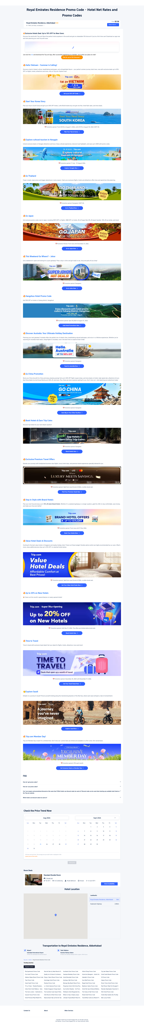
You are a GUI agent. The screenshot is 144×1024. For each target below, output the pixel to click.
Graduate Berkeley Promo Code (71, 974)
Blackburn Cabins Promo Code (90, 986)
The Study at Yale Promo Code (90, 992)
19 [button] (116, 835)
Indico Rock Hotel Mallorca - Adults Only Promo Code (34, 989)
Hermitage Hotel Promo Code (51, 980)
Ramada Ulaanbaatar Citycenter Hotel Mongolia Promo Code (110, 989)
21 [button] (84, 840)
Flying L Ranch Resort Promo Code (53, 977)
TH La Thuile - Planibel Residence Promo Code (34, 986)
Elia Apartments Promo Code (32, 971)
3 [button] (103, 827)
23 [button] (97, 840)
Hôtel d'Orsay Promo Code (89, 971)
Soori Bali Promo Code (88, 980)
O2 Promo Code (105, 977)
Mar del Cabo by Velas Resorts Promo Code (53, 971)
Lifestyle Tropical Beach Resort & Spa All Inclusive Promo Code (72, 997)
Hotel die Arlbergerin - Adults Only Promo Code (91, 974)
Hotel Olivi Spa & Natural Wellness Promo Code (91, 989)
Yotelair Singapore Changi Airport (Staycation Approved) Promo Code (53, 989)
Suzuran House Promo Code (32, 994)
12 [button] (116, 831)
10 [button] (103, 831)
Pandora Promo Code (49, 983)
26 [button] (47, 844)
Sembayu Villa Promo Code (70, 980)
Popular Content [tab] (29, 966)
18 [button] (109, 835)
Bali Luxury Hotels (106, 997)
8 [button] (90, 831)
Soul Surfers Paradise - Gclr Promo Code (72, 989)
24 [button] (103, 840)
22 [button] (90, 840)
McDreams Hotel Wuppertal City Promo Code (72, 992)
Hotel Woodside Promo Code (70, 977)
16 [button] (97, 835)
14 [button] (84, 835)
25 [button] (40, 844)
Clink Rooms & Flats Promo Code (52, 994)
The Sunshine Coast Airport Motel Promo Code (53, 992)
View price (72, 862)
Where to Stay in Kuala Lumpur (71, 994)
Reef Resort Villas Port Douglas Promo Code (110, 986)
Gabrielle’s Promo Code (88, 977)
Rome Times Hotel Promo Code (109, 983)
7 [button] (84, 831)
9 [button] (97, 831)
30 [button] (27, 848)
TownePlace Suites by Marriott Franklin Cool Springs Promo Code (91, 997)
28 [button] (59, 844)
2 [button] (97, 827)
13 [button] (78, 835)
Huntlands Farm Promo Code (70, 971)
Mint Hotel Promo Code (107, 992)
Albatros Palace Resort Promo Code (34, 977)
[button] (113, 24)
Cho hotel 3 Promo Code (31, 974)
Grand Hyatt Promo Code (31, 983)
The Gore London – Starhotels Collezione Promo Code (34, 992)
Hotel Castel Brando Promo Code (109, 974)
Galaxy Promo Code (106, 980)
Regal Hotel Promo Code (88, 983)
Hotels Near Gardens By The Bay (109, 994)
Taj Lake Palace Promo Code (108, 971)
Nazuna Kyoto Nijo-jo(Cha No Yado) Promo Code (53, 997)
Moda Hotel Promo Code (88, 994)
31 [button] (34, 848)
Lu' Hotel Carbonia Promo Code (52, 986)
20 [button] (78, 840)
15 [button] (90, 835)
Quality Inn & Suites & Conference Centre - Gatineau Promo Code (53, 974)
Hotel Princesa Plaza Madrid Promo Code (34, 997)
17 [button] (103, 835)
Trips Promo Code (29, 980)
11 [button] (109, 831)
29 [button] (65, 844)
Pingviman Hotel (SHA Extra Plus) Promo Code (72, 986)
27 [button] (53, 844)
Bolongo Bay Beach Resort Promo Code (72, 983)
